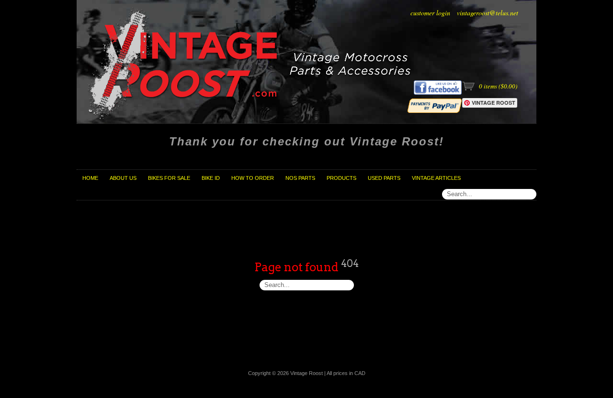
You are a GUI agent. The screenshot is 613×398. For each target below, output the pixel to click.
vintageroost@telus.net (487, 12)
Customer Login (430, 12)
